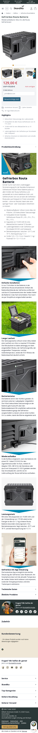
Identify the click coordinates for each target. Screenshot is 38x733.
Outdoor (8, 13)
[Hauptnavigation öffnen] (3, 8)
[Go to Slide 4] (19, 65)
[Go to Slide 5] (21, 65)
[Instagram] (21, 611)
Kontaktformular (29, 607)
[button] (35, 8)
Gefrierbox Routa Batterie (28, 13)
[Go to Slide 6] (22, 65)
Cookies (23, 723)
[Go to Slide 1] (13, 65)
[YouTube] (26, 611)
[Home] (2, 13)
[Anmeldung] (31, 8)
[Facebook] (17, 611)
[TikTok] (35, 611)
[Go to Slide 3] (17, 65)
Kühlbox (15, 13)
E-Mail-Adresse (8, 90)
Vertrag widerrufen (9, 727)
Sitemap (24, 731)
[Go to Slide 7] (24, 65)
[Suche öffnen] (11, 8)
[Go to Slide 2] (15, 65)
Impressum (5, 721)
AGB (21, 721)
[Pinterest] (30, 611)
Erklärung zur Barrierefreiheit (11, 723)
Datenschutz (14, 721)
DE (7, 8)
